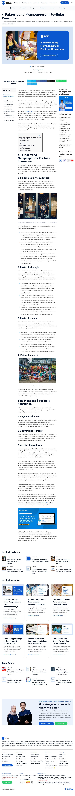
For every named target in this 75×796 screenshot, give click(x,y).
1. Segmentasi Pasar (8, 115)
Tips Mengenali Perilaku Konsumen (8, 112)
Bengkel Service (35, 756)
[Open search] (72, 3)
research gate (29, 111)
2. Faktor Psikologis (8, 104)
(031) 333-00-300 (32, 776)
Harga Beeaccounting (7, 754)
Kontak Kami (62, 759)
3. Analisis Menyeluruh (9, 120)
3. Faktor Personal (8, 106)
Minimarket (33, 759)
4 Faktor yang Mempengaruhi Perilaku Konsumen (8, 96)
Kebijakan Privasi (63, 766)
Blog (46, 754)
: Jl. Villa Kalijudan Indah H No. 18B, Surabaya (51, 775)
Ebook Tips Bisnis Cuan (51, 766)
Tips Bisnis (40, 70)
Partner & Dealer (63, 763)
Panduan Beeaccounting (51, 756)
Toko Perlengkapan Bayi (37, 761)
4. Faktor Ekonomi (8, 109)
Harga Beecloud (6, 756)
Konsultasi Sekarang (46, 723)
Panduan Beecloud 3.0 (50, 759)
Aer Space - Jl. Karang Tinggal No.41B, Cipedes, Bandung (55, 777)
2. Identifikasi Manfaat (9, 118)
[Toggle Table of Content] (39, 135)
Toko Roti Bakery (35, 754)
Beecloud (44, 503)
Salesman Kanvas (20, 756)
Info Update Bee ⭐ (50, 768)
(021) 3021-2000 (24, 775)
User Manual (48, 763)
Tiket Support (63, 761)
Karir (60, 756)
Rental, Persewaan (35, 763)
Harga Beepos (5, 759)
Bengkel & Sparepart (21, 763)
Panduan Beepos (49, 761)
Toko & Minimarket (21, 759)
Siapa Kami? (62, 754)
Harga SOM (5, 761)
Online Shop (19, 766)
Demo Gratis (65, 2)
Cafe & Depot (19, 761)
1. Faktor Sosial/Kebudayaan (8, 101)
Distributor (19, 754)
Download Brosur (7, 765)
